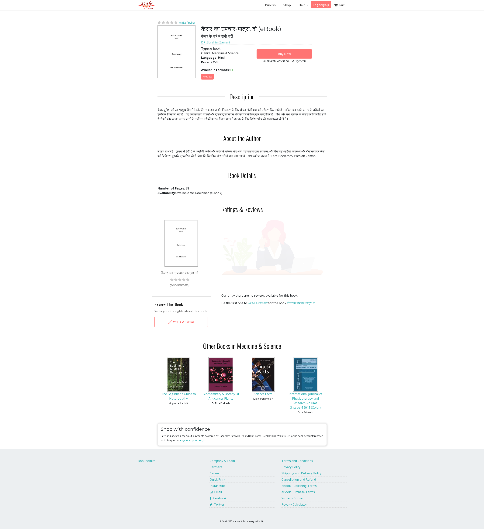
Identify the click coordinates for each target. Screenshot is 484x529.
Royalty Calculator (294, 504)
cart (340, 5)
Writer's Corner (293, 498)
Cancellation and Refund (299, 479)
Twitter (218, 504)
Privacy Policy (291, 467)
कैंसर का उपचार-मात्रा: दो (301, 303)
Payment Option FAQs (192, 440)
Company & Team (222, 461)
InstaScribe (218, 486)
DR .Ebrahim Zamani (215, 42)
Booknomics (146, 461)
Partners (216, 467)
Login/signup (321, 5)
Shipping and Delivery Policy (301, 473)
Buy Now (284, 54)
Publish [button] (270, 5)
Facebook (218, 498)
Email (217, 492)
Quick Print (217, 479)
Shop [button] (287, 5)
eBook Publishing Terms (299, 486)
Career (214, 473)
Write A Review (183, 321)
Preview (207, 76)
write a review (258, 303)
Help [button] (302, 5)
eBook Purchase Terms (298, 492)
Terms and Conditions (297, 461)
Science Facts (263, 394)
